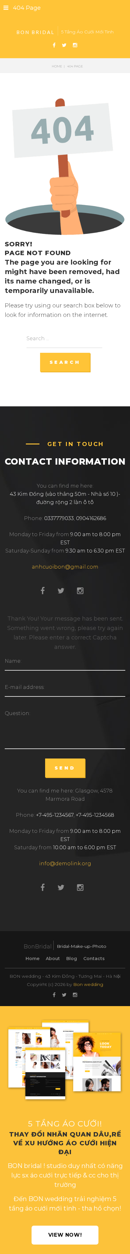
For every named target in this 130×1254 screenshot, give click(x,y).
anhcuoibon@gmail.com (65, 567)
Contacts (94, 958)
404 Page (27, 7)
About (53, 958)
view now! (65, 1235)
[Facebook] (54, 45)
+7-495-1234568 (95, 815)
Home (32, 958)
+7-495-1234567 (55, 815)
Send (65, 768)
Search (65, 362)
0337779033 (59, 518)
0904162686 (91, 518)
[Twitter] (64, 45)
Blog (71, 958)
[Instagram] (75, 45)
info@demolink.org (65, 864)
